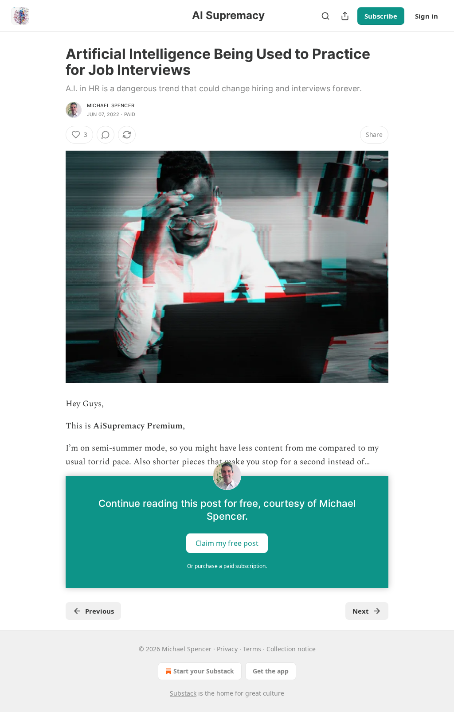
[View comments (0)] (105, 135)
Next (360, 611)
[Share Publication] (345, 16)
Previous (99, 611)
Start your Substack (203, 671)
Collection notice (291, 649)
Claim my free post (227, 543)
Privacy (227, 649)
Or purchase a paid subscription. (227, 566)
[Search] (325, 16)
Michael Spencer (110, 105)
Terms (252, 649)
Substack (183, 693)
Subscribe (380, 16)
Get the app (271, 671)
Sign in (426, 16)
